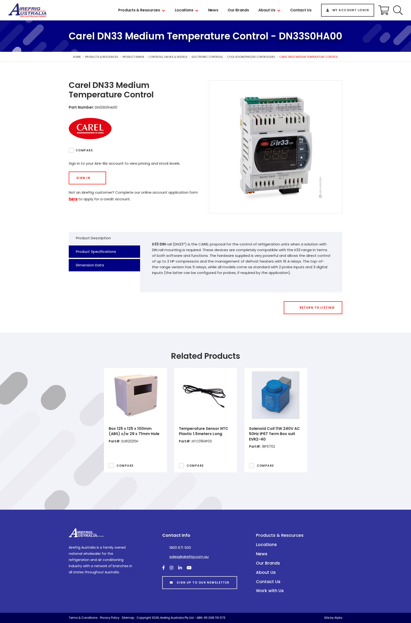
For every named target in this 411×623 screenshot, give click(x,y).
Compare (84, 150)
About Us (266, 10)
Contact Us (301, 10)
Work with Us (270, 591)
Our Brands (238, 10)
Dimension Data (90, 265)
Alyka (338, 618)
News (213, 10)
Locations (184, 10)
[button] (398, 10)
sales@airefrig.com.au (189, 556)
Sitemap (128, 618)
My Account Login (351, 10)
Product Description (93, 237)
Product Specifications (96, 251)
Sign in (83, 178)
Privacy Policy (109, 618)
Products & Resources (139, 10)
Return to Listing (317, 308)
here (73, 198)
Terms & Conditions (83, 618)
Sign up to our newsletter (203, 582)
